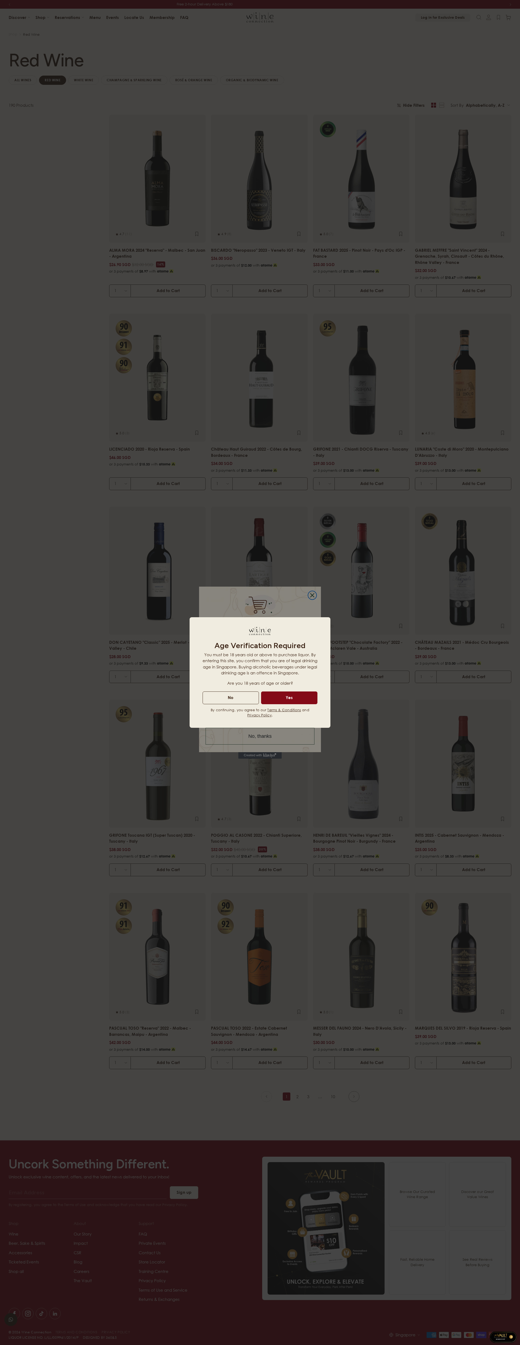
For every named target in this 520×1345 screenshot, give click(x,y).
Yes (289, 697)
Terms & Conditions (284, 710)
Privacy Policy (259, 715)
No (230, 697)
